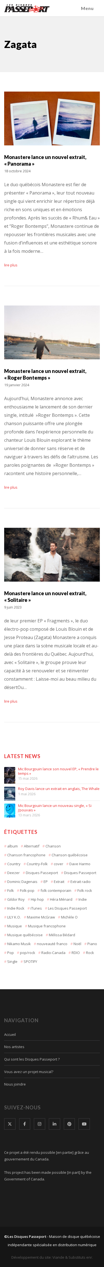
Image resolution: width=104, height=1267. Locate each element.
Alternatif (31, 846)
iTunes (36, 908)
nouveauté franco (52, 943)
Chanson (53, 846)
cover (58, 863)
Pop (10, 952)
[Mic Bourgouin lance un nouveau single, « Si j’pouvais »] (9, 809)
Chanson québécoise (70, 854)
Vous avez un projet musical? (28, 1071)
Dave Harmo (79, 863)
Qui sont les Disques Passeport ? (32, 1059)
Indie (82, 899)
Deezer (13, 872)
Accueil (10, 1034)
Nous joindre (15, 1084)
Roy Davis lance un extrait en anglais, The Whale (59, 789)
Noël (77, 943)
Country (14, 863)
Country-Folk (37, 863)
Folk (10, 890)
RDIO (76, 952)
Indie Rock (15, 908)
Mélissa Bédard (62, 934)
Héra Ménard (61, 899)
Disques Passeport (42, 872)
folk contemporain (55, 890)
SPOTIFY (30, 961)
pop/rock (27, 952)
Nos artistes (14, 1046)
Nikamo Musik (19, 943)
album (12, 846)
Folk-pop (27, 890)
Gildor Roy (16, 899)
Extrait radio (80, 881)
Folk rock (84, 890)
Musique (14, 925)
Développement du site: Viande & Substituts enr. (52, 1257)
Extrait (59, 881)
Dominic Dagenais (22, 881)
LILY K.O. (14, 917)
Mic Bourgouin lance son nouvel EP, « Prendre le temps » (58, 771)
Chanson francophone (26, 854)
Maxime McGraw (41, 917)
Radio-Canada (53, 952)
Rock (90, 952)
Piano (92, 943)
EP (46, 881)
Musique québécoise (25, 934)
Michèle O (69, 917)
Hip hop (37, 899)
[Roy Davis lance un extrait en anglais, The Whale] (9, 792)
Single (12, 961)
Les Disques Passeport (67, 908)
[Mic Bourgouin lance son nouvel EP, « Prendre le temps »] (9, 772)
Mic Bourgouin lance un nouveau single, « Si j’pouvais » (55, 808)
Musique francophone (47, 925)
